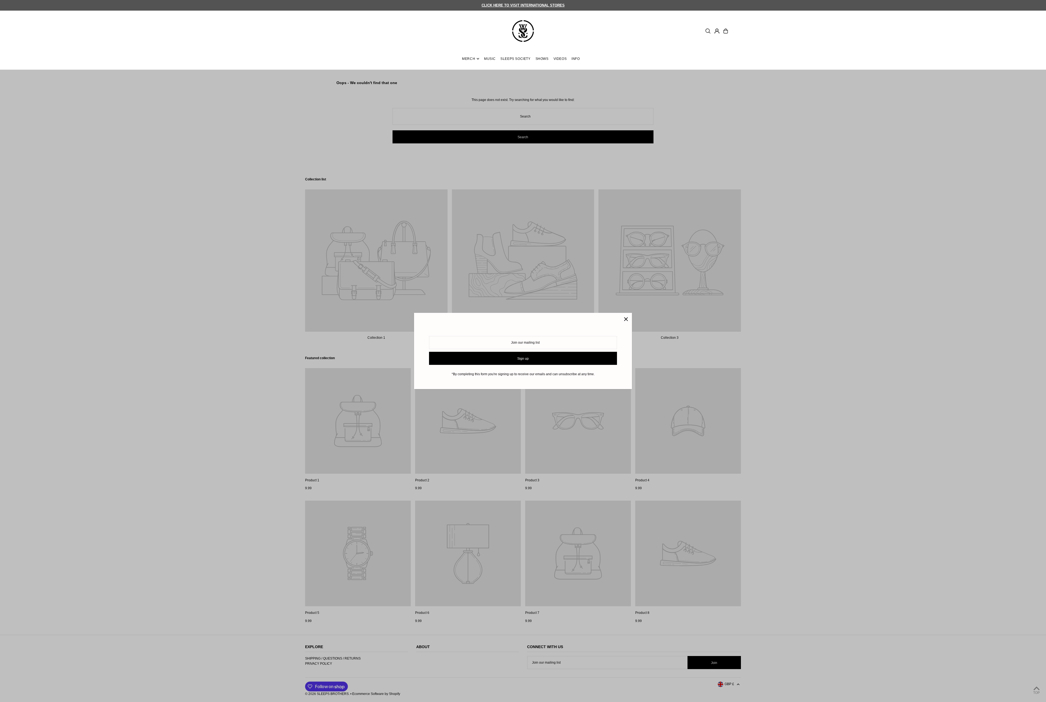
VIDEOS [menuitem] (560, 59)
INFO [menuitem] (575, 59)
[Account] (716, 31)
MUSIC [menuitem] (489, 59)
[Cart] (725, 31)
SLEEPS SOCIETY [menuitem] (515, 59)
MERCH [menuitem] (468, 59)
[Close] (626, 319)
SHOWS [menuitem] (542, 59)
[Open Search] (708, 31)
